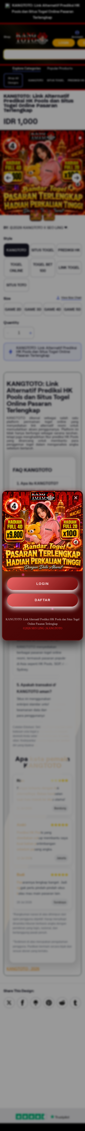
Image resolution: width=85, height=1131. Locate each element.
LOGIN (42, 584)
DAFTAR (42, 600)
